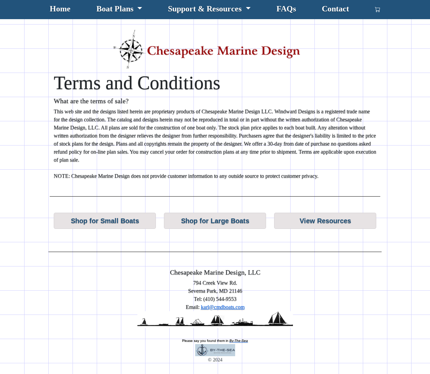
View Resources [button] (325, 220)
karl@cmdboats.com (223, 307)
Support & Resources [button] (206, 8)
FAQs (286, 8)
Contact (335, 8)
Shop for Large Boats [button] (215, 220)
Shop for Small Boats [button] (105, 220)
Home (60, 8)
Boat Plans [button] (115, 8)
